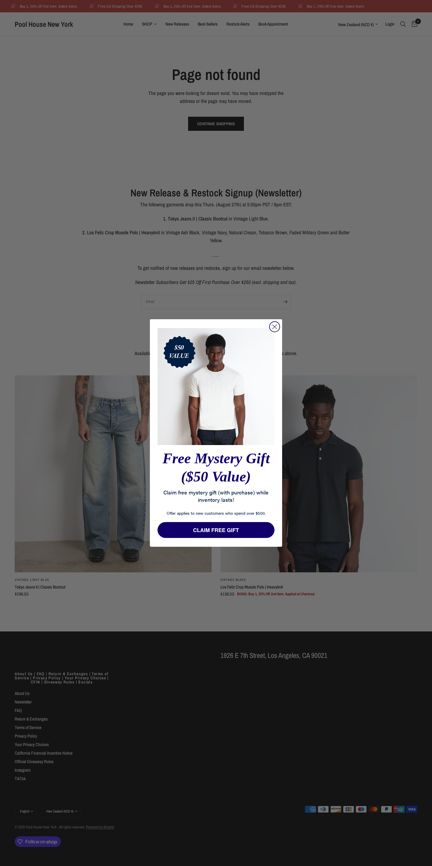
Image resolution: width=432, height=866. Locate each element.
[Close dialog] (274, 327)
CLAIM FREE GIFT (216, 530)
